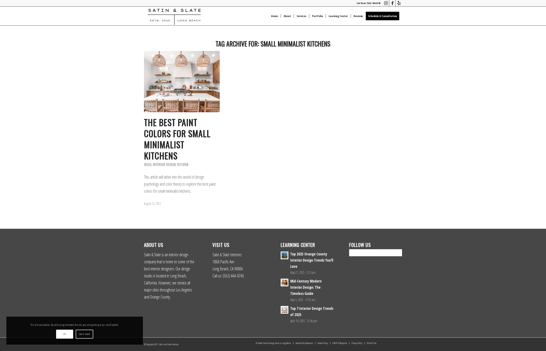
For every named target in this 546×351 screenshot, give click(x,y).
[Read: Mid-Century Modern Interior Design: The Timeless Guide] (284, 282)
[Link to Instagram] (386, 3)
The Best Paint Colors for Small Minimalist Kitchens (177, 139)
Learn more (84, 334)
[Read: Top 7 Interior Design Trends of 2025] (284, 310)
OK (64, 334)
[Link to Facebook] (392, 3)
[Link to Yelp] (399, 3)
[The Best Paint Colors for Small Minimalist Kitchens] (182, 81)
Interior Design (164, 164)
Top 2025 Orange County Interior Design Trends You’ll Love (311, 260)
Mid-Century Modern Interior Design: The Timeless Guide (306, 287)
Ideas (147, 164)
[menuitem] (274, 16)
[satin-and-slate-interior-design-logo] (174, 16)
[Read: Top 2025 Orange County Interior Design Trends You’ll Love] (284, 255)
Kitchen (182, 164)
